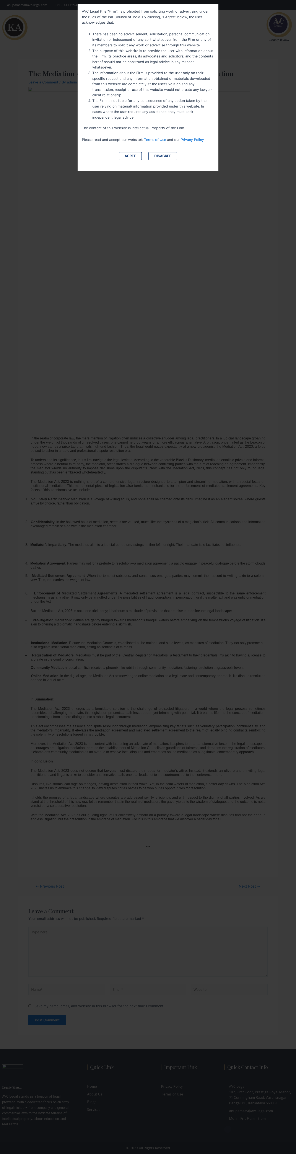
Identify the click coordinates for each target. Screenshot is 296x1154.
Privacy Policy (192, 139)
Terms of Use (155, 139)
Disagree (162, 156)
